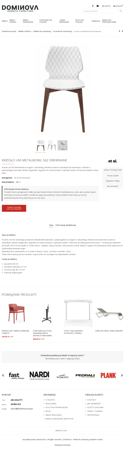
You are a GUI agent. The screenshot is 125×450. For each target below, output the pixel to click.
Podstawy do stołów (45, 21)
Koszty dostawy (95, 407)
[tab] (51, 225)
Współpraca (93, 415)
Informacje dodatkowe (65, 225)
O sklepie (50, 400)
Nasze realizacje (54, 415)
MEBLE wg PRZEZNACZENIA (109, 21)
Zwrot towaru (95, 411)
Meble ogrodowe (28, 21)
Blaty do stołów (79, 21)
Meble (5, 21)
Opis (51, 225)
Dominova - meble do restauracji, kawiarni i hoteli (82, 439)
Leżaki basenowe (64, 21)
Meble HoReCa (12, 21)
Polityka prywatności (57, 407)
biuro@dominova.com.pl (22, 408)
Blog (48, 411)
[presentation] (3, 375)
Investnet (66, 445)
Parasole (96, 21)
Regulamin (51, 403)
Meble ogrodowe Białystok (59, 418)
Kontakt (91, 400)
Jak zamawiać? (94, 403)
